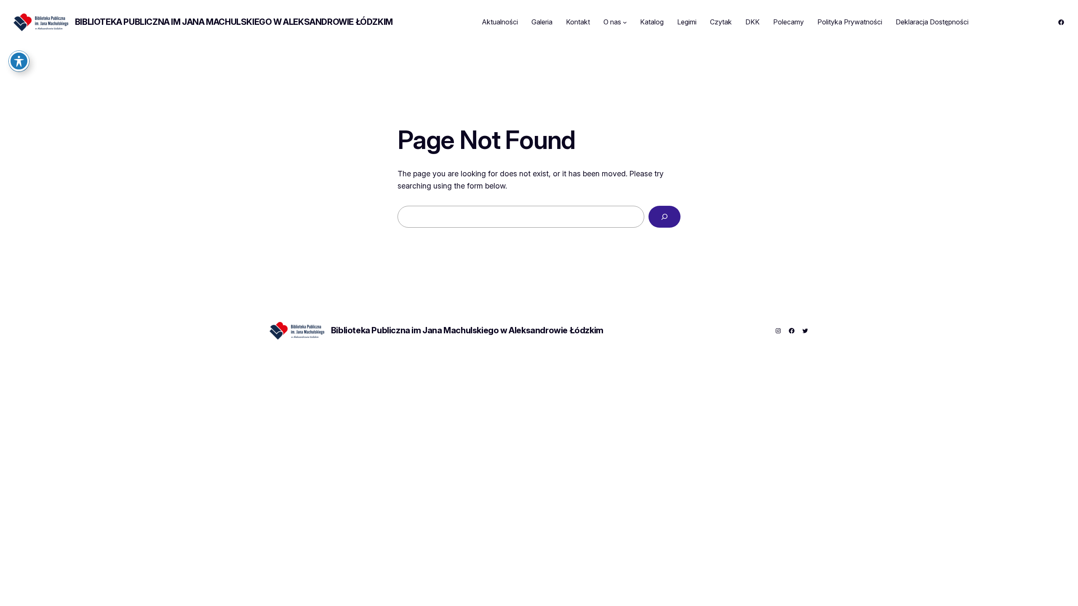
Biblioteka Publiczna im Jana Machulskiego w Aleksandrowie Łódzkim (234, 22)
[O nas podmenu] (625, 22)
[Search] (664, 217)
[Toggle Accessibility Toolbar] (19, 61)
